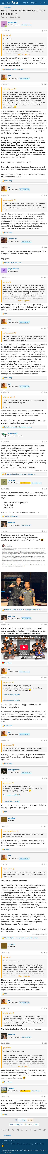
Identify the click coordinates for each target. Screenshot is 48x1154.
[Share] (41, 31)
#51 (45, 625)
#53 (45, 740)
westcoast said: (8, 200)
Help (36, 1144)
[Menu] (3, 2)
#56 (45, 864)
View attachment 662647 (11, 701)
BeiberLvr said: (8, 397)
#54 (45, 778)
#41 (45, 31)
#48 (45, 442)
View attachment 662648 (11, 694)
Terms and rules (16, 1144)
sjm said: (6, 35)
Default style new (9, 1141)
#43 (45, 195)
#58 (45, 1008)
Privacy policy (28, 1144)
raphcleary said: (8, 89)
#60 (45, 1097)
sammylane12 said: (9, 831)
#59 (45, 1043)
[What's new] (40, 2)
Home (41, 1144)
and (13, 69)
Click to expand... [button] (24, 54)
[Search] (45, 2)
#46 (45, 328)
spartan (5, 17)
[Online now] (6, 26)
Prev (23, 1120)
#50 (45, 531)
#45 (45, 277)
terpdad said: (7, 869)
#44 (45, 247)
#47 (45, 392)
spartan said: (7, 682)
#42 (45, 84)
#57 (45, 953)
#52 (45, 678)
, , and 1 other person (21, 474)
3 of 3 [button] (30, 1120)
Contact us (5, 1144)
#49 (45, 489)
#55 (45, 826)
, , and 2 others (18, 427)
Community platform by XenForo (20, 1150)
